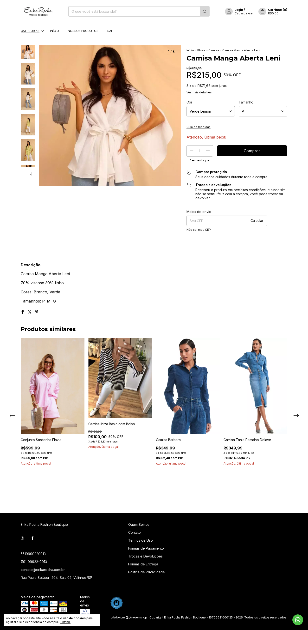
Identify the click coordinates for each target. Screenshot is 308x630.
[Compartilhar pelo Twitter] (30, 311)
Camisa (213, 50)
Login (239, 10)
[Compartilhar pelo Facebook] (23, 311)
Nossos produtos (83, 31)
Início (54, 31)
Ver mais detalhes (199, 92)
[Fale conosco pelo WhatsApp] (297, 619)
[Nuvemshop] (129, 618)
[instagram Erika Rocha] (22, 538)
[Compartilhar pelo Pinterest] (36, 311)
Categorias (30, 31)
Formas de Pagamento (146, 548)
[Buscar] (205, 11)
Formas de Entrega (143, 564)
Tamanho (246, 102)
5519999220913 (33, 554)
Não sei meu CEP (198, 229)
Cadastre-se (244, 13)
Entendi (65, 622)
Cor (189, 102)
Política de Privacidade (146, 572)
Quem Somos (138, 524)
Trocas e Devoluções (145, 556)
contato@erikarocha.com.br (43, 570)
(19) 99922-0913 (34, 562)
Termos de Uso (140, 540)
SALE (111, 31)
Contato (134, 532)
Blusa (201, 50)
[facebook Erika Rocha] (32, 538)
